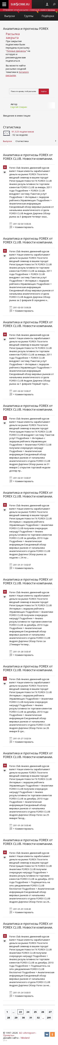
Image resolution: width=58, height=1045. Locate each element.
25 (35, 1011)
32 (38, 1017)
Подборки (48, 16)
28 (8, 1017)
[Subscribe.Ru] (20, 4)
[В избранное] (5, 173)
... (13, 1011)
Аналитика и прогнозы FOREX (25, 29)
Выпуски (9, 16)
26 (42, 1011)
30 (23, 1017)
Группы (28, 16)
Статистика (12, 127)
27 (50, 1011)
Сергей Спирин (18, 106)
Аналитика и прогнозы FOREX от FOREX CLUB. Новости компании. (28, 157)
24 (27, 1011)
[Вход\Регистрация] (47, 4)
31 (30, 1017)
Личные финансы (16, 50)
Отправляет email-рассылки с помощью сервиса (29, 10)
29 (16, 1017)
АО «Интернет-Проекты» (19, 1034)
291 (49, 1017)
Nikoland (25, 1037)
